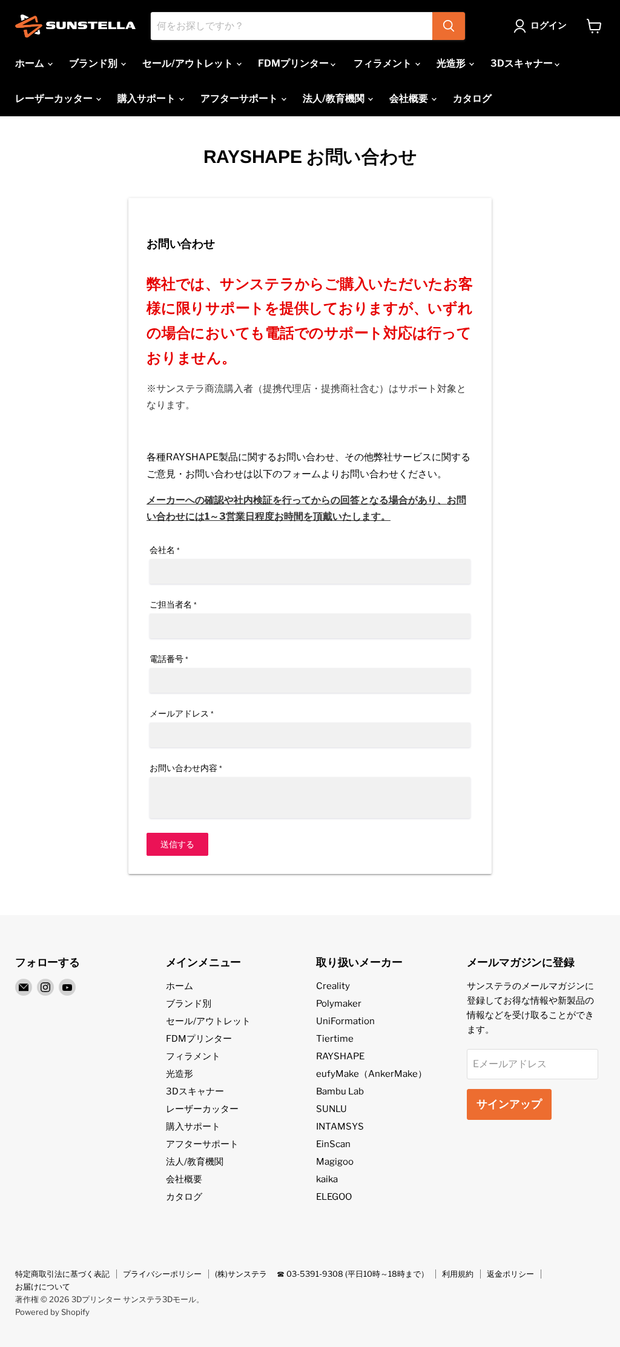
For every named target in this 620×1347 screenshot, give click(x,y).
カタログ (472, 98)
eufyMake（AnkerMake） (371, 1073)
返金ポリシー (510, 1274)
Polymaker (338, 1003)
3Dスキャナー (522, 63)
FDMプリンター (294, 63)
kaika (327, 1179)
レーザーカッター (54, 98)
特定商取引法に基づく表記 (62, 1274)
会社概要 (409, 98)
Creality (333, 986)
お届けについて (42, 1286)
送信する (177, 844)
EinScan (333, 1144)
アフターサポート (240, 98)
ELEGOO (334, 1196)
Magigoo (335, 1161)
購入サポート (147, 98)
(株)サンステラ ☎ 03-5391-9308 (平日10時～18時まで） (322, 1274)
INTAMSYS (340, 1126)
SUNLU (331, 1109)
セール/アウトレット (188, 63)
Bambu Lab (340, 1091)
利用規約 (457, 1274)
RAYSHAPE (340, 1056)
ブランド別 (94, 63)
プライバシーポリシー (162, 1274)
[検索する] (448, 26)
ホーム (30, 63)
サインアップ (509, 1103)
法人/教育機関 (334, 98)
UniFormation (345, 1021)
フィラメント (384, 63)
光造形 (452, 63)
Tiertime (335, 1038)
